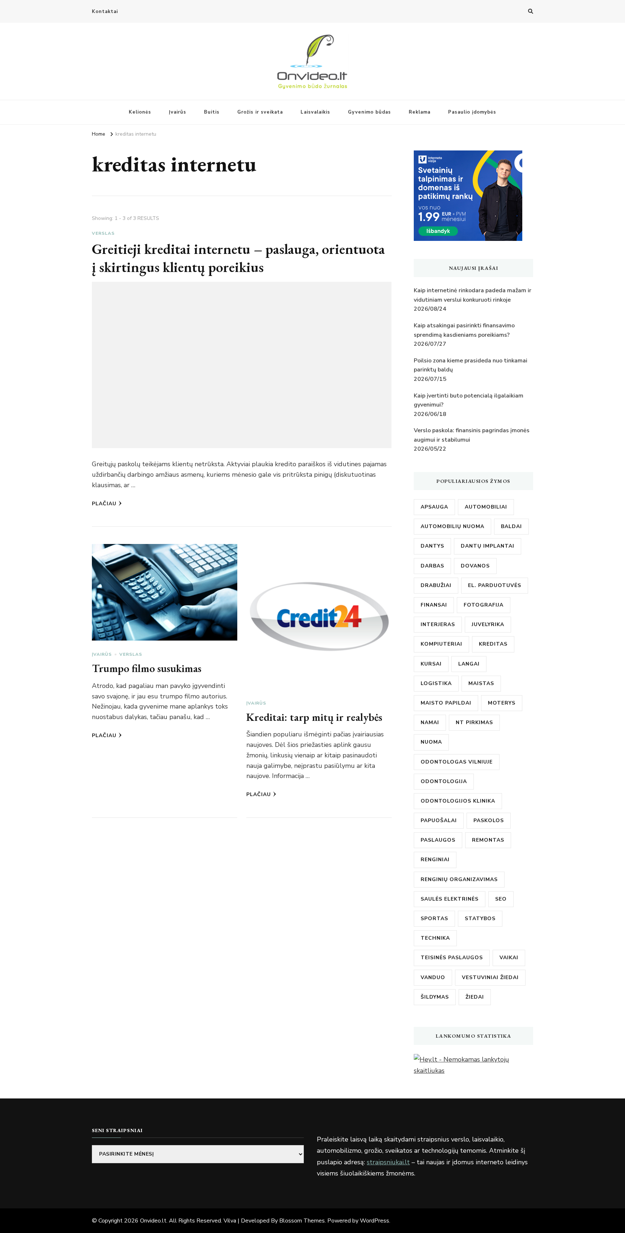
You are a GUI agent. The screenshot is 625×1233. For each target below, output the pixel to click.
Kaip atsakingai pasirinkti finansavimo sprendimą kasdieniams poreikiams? (464, 330)
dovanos (475, 565)
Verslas (103, 233)
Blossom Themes (302, 1221)
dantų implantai (487, 546)
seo (501, 899)
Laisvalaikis (315, 112)
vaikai (508, 957)
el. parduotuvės (494, 585)
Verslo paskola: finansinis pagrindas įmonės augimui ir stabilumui (472, 435)
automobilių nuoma (452, 526)
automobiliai (486, 506)
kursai (431, 663)
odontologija (444, 781)
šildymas (435, 997)
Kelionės (140, 112)
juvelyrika (488, 624)
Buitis (212, 112)
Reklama (419, 112)
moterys (501, 703)
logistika (436, 683)
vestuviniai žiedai (490, 977)
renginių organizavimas (459, 879)
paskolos (488, 820)
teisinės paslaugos (452, 957)
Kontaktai (105, 11)
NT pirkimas (474, 722)
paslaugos (438, 840)
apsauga (434, 506)
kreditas (493, 644)
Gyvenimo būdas (369, 112)
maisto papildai (446, 703)
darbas (432, 565)
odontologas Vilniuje (457, 761)
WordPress (374, 1221)
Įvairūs (177, 112)
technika (435, 938)
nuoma (431, 742)
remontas (488, 840)
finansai (434, 604)
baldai (511, 526)
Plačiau (104, 503)
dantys (432, 546)
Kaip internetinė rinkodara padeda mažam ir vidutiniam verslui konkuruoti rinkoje (472, 295)
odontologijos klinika (458, 801)
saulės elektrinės (450, 899)
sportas (434, 918)
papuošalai (439, 820)
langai (469, 663)
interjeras (438, 624)
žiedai (474, 997)
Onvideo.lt (153, 1221)
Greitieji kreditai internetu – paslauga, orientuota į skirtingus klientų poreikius (238, 257)
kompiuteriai (441, 644)
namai (430, 722)
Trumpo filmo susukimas (146, 668)
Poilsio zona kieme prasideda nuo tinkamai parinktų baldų (470, 365)
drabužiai (436, 585)
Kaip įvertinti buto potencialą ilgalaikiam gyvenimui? (468, 400)
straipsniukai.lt (388, 1162)
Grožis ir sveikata (260, 112)
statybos (480, 918)
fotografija (483, 604)
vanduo (433, 977)
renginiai (435, 859)
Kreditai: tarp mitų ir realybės (314, 717)
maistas (481, 683)
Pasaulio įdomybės (472, 112)
